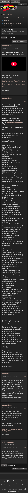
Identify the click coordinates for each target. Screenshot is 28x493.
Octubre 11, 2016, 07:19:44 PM (10, 376)
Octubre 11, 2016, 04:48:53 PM (10, 101)
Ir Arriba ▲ (21, 481)
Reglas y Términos (13, 481)
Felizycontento (8, 442)
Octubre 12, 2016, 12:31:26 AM (9, 447)
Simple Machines (19, 483)
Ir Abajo (4, 37)
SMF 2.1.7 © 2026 (9, 483)
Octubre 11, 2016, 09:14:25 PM (9, 408)
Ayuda (5, 481)
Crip (11, 485)
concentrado (7, 46)
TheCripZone (14, 487)
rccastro (5, 374)
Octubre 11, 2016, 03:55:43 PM (10, 48)
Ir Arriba (4, 465)
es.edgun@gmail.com (14, 122)
